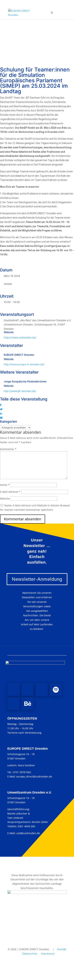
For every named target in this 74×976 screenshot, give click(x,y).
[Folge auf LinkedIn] (13, 703)
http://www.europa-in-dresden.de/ (24, 364)
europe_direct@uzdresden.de (34, 776)
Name (4, 485)
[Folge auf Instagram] (27, 689)
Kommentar (8, 449)
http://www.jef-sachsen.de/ (20, 391)
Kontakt (61, 949)
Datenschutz (29, 953)
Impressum (48, 953)
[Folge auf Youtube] (41, 689)
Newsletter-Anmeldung (37, 579)
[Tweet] (1, 409)
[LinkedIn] (1, 413)
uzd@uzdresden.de (28, 833)
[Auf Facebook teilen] (1, 404)
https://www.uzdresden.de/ (20, 337)
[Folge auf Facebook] (13, 689)
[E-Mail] (1, 417)
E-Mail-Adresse (10, 491)
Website (5, 498)
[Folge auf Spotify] (55, 689)
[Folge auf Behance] (27, 703)
